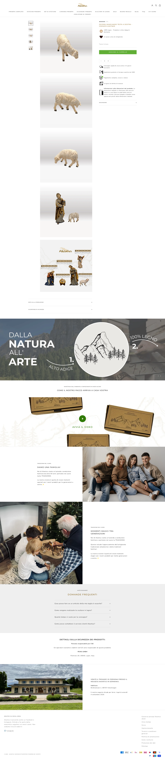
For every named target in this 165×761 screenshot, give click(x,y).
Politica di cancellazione (150, 737)
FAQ (143, 11)
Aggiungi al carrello (118, 52)
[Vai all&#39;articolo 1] (30, 23)
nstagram (10, 731)
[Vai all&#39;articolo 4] (30, 41)
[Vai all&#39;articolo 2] (30, 29)
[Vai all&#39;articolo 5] (30, 48)
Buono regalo (125, 11)
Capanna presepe (66, 11)
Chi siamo (152, 11)
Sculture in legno (102, 11)
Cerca (144, 725)
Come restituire (147, 740)
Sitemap (145, 746)
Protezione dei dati (149, 743)
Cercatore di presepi (82, 14)
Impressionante (147, 728)
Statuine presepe (34, 11)
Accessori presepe (84, 11)
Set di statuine (50, 11)
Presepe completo (16, 11)
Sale (115, 11)
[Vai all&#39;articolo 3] (30, 35)
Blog (137, 11)
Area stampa (146, 722)
